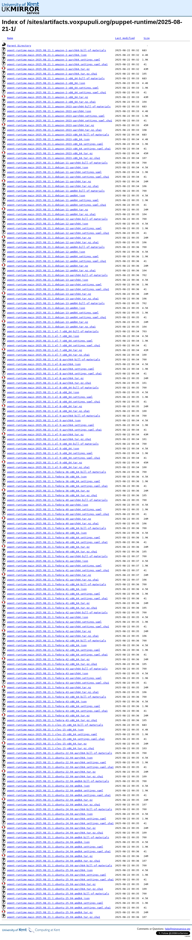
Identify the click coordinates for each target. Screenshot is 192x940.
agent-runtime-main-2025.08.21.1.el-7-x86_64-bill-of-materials (53, 331)
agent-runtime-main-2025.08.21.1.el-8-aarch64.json (44, 364)
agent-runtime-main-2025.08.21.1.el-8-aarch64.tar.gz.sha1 (49, 383)
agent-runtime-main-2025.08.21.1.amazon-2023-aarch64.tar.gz (50, 125)
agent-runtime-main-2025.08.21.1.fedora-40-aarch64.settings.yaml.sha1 (58, 514)
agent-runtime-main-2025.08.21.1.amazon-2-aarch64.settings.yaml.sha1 (57, 64)
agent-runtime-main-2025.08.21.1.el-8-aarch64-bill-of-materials (53, 359)
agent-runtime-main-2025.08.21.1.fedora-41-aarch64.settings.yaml (54, 565)
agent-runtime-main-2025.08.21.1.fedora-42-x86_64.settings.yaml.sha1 (57, 654)
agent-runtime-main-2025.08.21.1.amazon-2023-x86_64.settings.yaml (55, 144)
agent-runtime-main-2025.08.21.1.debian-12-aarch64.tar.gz (49, 237)
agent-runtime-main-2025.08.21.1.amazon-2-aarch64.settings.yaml (53, 59)
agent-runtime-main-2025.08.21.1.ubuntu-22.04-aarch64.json (50, 757)
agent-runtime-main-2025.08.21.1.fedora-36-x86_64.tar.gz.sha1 (52, 495)
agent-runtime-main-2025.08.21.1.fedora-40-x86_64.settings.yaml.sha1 (57, 542)
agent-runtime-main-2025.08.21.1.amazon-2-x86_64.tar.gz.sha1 (51, 101)
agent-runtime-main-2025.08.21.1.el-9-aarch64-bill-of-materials (53, 415)
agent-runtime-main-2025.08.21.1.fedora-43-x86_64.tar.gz (48, 715)
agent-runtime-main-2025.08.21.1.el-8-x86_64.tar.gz (44, 406)
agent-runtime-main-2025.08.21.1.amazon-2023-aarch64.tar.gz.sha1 (54, 130)
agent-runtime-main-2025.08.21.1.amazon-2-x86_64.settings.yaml (53, 87)
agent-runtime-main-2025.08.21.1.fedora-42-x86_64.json (47, 645)
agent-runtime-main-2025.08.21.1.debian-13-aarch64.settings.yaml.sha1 (58, 289)
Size (147, 38)
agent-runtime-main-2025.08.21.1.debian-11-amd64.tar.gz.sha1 (51, 214)
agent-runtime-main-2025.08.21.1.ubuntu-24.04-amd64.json (48, 842)
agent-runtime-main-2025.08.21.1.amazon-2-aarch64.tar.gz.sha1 (52, 73)
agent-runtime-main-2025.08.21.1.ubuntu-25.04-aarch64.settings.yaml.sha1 (60, 879)
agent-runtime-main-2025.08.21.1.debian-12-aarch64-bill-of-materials (57, 219)
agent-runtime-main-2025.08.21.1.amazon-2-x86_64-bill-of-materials (56, 78)
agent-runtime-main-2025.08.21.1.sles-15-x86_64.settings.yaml (52, 734)
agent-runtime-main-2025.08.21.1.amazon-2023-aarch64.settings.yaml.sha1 (59, 120)
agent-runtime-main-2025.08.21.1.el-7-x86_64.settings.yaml (50, 340)
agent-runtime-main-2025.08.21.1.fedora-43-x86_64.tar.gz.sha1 (52, 720)
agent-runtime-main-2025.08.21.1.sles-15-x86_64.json (45, 729)
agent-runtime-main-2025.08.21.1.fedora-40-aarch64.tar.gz (49, 518)
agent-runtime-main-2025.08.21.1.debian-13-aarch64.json (47, 279)
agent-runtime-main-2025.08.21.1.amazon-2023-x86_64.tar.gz (50, 153)
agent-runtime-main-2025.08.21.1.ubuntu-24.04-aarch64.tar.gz (51, 828)
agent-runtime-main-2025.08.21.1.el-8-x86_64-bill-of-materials (53, 387)
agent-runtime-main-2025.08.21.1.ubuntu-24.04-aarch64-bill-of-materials (59, 809)
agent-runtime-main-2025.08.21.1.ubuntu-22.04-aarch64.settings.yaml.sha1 (60, 767)
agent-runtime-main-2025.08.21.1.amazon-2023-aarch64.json (49, 111)
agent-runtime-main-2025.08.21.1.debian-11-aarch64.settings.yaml (54, 172)
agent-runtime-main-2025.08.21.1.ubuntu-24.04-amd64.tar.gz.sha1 (53, 860)
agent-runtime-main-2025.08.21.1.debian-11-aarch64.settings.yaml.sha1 (58, 176)
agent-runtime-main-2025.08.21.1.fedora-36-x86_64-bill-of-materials (56, 472)
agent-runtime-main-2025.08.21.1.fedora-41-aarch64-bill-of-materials (57, 556)
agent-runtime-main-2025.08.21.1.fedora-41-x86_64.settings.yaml (53, 593)
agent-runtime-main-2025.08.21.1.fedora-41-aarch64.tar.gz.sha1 (53, 579)
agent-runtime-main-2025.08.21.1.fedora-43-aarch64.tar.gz (49, 687)
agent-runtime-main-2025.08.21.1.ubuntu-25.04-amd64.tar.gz (50, 912)
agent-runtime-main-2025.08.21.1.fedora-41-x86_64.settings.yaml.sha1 (57, 598)
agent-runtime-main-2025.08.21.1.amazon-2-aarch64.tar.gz (48, 69)
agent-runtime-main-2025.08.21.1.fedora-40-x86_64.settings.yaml (53, 537)
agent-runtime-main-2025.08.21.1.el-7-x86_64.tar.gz (44, 350)
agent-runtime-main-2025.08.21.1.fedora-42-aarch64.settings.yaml (54, 621)
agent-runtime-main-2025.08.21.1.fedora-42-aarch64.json (47, 617)
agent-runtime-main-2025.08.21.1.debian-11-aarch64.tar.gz (49, 181)
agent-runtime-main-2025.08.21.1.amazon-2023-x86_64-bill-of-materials (58, 134)
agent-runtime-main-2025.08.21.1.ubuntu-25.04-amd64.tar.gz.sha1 (53, 917)
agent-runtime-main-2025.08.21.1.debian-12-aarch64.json (47, 223)
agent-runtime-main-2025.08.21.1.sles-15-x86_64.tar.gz (47, 743)
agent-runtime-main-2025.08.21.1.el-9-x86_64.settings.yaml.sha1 (53, 458)
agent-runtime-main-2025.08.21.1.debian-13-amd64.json (46, 308)
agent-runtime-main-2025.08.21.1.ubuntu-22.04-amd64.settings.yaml (55, 790)
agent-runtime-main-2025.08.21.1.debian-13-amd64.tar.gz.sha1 (51, 326)
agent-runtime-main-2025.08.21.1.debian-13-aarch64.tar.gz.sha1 (53, 298)
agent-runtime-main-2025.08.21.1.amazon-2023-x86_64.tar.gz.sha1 (53, 158)
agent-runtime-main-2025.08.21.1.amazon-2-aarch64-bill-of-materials (56, 50)
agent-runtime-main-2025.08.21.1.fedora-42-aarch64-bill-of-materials (57, 612)
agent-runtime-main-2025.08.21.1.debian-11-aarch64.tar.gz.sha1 (53, 186)
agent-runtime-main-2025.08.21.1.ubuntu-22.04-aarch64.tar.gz (51, 771)
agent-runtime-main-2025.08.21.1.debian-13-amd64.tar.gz (47, 322)
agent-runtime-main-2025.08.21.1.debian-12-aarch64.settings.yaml (54, 228)
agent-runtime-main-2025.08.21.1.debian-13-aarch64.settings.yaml (54, 284)
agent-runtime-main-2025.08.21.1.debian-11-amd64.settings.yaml (53, 200)
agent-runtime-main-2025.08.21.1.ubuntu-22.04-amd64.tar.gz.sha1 (53, 804)
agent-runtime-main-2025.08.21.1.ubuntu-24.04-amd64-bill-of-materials (58, 837)
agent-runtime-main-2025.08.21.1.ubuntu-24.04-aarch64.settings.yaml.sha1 (60, 823)
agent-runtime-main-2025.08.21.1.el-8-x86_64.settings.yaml (50, 397)
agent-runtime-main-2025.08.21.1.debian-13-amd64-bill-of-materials (56, 303)
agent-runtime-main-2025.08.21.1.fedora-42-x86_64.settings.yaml (53, 650)
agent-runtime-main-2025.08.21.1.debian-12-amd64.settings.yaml (53, 256)
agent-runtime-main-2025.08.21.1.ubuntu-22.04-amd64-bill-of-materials (58, 781)
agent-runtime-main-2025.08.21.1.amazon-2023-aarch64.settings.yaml (56, 116)
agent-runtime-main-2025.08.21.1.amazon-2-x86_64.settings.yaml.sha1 (56, 92)
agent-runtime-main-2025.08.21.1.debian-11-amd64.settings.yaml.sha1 (56, 205)
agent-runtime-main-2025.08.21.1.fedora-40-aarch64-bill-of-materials (57, 500)
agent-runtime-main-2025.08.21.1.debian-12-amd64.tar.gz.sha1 (51, 270)
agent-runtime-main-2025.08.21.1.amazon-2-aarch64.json (47, 55)
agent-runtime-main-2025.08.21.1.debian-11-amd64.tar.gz (47, 209)
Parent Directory (19, 45)
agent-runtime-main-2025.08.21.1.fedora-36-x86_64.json (47, 476)
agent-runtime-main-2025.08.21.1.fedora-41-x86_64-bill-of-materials (56, 584)
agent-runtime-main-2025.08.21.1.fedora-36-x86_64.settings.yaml (53, 481)
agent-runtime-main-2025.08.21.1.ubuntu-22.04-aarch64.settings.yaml (56, 762)
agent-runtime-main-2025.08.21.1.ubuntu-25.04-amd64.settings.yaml (55, 903)
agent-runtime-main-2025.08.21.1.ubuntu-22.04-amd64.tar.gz (50, 800)
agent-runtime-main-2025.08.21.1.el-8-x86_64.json (43, 392)
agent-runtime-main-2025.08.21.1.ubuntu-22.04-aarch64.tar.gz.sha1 (55, 776)
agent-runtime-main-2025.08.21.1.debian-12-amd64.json (46, 251)
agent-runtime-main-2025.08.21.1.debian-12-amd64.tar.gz (47, 265)
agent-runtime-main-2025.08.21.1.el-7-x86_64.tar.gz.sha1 (48, 354)
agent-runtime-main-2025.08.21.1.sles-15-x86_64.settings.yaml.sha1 (56, 739)
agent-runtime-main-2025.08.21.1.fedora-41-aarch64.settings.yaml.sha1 (58, 570)
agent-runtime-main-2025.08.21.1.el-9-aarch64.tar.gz (45, 434)
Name (10, 38)
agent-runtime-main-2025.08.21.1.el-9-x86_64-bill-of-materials (53, 443)
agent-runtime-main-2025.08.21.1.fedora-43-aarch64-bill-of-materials (57, 668)
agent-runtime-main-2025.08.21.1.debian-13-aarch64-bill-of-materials (57, 275)
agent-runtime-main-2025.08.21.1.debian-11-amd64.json (46, 195)
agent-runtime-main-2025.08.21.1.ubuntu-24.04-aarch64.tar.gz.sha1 (55, 832)
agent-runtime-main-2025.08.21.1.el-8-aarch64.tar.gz (45, 378)
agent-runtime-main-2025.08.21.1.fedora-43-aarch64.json (47, 673)
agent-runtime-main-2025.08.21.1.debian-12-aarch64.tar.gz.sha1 (53, 242)
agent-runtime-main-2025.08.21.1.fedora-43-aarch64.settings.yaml (54, 678)
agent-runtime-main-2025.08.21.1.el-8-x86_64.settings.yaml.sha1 (53, 401)
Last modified (125, 38)
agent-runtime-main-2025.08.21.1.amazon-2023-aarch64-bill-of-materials (59, 106)
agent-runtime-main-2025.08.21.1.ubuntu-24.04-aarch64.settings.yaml (56, 818)
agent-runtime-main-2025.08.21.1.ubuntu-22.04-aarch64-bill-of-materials (59, 753)
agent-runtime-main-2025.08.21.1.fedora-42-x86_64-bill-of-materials (56, 640)
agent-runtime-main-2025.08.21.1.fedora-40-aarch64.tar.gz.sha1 (53, 523)
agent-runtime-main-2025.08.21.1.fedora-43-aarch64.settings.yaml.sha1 (58, 682)
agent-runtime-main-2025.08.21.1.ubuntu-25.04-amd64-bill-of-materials (58, 893)
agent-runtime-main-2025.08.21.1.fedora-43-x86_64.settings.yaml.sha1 (57, 710)
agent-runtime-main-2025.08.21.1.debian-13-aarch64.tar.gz (49, 294)
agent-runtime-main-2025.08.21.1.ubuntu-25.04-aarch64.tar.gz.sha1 (55, 889)
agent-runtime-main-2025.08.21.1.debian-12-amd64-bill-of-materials (56, 247)
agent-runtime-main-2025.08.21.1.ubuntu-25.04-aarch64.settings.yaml (56, 874)
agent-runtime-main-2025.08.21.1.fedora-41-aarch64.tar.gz (49, 575)
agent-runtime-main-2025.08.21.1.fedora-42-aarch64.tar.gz (49, 631)
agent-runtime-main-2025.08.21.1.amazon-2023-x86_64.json (48, 139)
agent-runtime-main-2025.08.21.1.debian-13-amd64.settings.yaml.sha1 (56, 317)
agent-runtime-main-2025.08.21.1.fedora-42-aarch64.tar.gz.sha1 (53, 636)
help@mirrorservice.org (177, 928)
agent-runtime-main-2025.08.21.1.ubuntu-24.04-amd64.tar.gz (50, 856)
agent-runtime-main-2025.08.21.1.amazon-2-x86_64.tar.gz (47, 97)
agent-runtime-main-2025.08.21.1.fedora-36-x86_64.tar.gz (48, 490)
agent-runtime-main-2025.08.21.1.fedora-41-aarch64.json (47, 561)
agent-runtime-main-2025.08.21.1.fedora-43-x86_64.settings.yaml (53, 706)
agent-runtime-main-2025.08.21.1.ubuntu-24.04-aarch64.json (50, 814)
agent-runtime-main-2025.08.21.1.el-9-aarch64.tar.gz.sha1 (49, 439)
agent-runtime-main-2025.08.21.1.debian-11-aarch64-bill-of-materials (57, 162)
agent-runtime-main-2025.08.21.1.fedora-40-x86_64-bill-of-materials (56, 528)
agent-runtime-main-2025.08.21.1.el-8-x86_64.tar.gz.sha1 (48, 411)
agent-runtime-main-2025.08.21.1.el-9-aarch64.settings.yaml (50, 425)
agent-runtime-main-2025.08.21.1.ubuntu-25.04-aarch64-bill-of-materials (59, 865)
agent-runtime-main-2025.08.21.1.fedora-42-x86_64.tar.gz (48, 659)
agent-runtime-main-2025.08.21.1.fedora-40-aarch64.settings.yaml (54, 509)
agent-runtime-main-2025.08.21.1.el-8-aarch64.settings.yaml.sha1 (54, 373)
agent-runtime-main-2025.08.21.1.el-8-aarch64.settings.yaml (50, 368)
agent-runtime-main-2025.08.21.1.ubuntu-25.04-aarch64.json (50, 870)
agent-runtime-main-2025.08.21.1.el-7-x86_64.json (43, 336)
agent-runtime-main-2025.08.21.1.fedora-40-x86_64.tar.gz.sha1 (52, 551)
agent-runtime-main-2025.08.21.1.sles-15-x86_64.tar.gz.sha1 (50, 748)
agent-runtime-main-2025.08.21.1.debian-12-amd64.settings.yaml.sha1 (56, 261)
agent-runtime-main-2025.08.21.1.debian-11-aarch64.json (47, 167)
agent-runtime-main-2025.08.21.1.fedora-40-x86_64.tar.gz (48, 547)
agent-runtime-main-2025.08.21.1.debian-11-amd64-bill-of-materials (56, 190)
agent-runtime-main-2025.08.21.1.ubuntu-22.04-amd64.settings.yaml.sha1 (59, 795)
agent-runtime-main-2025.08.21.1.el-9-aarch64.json (44, 420)
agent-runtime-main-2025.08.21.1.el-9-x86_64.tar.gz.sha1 (48, 467)
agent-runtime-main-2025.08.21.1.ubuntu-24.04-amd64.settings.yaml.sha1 (59, 851)
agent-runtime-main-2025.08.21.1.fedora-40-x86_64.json (47, 532)
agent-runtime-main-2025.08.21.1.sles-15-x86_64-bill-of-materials (55, 725)
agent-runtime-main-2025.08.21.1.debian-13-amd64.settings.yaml (53, 312)
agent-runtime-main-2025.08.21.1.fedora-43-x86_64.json (47, 701)
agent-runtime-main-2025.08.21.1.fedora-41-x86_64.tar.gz (48, 603)
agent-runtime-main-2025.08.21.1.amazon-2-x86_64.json (46, 83)
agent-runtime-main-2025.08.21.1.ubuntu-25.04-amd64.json (48, 898)
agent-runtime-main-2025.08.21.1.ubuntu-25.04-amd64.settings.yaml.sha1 (59, 907)
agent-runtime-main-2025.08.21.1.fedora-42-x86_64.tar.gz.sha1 (52, 664)
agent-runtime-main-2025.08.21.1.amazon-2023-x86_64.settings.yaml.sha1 (59, 148)
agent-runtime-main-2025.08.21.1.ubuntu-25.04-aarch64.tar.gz (51, 884)
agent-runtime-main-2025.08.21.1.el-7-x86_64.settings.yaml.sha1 (53, 345)
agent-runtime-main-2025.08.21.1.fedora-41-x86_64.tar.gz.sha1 (52, 607)
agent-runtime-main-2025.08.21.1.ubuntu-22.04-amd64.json (48, 785)
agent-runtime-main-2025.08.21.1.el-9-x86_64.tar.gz (44, 462)
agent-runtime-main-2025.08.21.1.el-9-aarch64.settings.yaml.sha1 (54, 429)
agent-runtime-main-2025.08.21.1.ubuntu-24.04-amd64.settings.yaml (55, 846)
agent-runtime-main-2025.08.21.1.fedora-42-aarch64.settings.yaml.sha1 (58, 626)
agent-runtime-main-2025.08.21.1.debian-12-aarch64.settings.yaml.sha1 (58, 233)
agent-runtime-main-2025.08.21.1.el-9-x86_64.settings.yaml (50, 453)
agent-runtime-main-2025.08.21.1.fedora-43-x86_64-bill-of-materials (56, 696)
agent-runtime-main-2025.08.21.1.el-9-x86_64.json (43, 448)
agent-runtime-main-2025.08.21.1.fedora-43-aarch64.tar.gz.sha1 (53, 692)
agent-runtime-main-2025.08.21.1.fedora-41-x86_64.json (47, 589)
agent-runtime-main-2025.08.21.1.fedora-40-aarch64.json (47, 504)
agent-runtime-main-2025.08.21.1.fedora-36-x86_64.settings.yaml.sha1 (57, 486)
